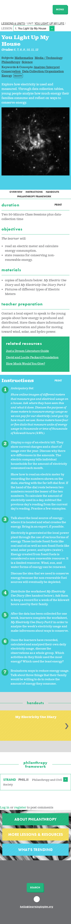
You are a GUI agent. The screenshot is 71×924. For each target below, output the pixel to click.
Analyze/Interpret (47, 67)
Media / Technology (48, 58)
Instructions (34, 191)
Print (58, 204)
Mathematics (24, 58)
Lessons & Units (13, 23)
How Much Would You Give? (25, 364)
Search (35, 887)
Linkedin (37, 900)
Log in (4, 808)
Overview (15, 191)
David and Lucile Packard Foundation (32, 357)
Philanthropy (11, 62)
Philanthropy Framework (34, 196)
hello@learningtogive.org (36, 907)
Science (27, 62)
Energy (7, 76)
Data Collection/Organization (43, 71)
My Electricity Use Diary (35, 717)
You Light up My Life (49, 23)
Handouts (52, 191)
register (20, 808)
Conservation (11, 71)
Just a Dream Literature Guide (27, 351)
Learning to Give (17, 9)
